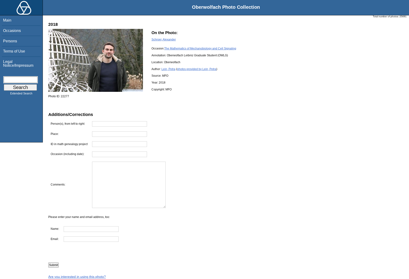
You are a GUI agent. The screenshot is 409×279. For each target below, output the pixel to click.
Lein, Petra (168, 69)
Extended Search (21, 93)
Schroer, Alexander (163, 39)
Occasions (12, 31)
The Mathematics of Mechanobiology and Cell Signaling (200, 48)
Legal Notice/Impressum (18, 63)
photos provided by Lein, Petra (196, 69)
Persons (10, 41)
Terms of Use (14, 51)
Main (7, 20)
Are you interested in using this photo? (77, 277)
